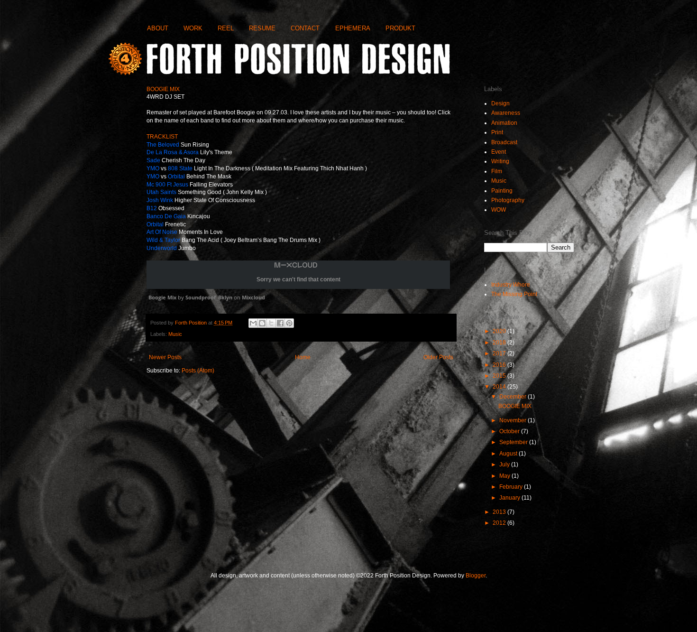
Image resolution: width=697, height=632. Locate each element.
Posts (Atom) (198, 370)
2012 (500, 523)
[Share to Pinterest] (289, 323)
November (513, 420)
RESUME (262, 28)
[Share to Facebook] (280, 323)
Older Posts (438, 357)
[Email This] (253, 323)
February (511, 486)
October (510, 431)
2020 (500, 331)
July (505, 464)
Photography (507, 200)
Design (500, 103)
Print (497, 132)
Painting (502, 190)
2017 (500, 353)
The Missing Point (514, 294)
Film (496, 171)
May (505, 476)
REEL (226, 28)
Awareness (505, 113)
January (510, 497)
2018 (500, 342)
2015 (500, 375)
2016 (500, 365)
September (514, 442)
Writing (500, 161)
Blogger (476, 575)
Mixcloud (253, 297)
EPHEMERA (352, 28)
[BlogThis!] (262, 323)
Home (303, 357)
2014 (500, 386)
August (509, 453)
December (513, 396)
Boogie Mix (162, 297)
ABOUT (157, 28)
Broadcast (504, 142)
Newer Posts (165, 357)
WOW (498, 209)
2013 (500, 512)
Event (498, 152)
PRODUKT (400, 28)
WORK (192, 28)
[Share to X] (271, 323)
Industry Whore (510, 284)
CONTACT (305, 28)
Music (175, 334)
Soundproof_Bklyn (208, 297)
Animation (504, 123)
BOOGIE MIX (515, 406)
